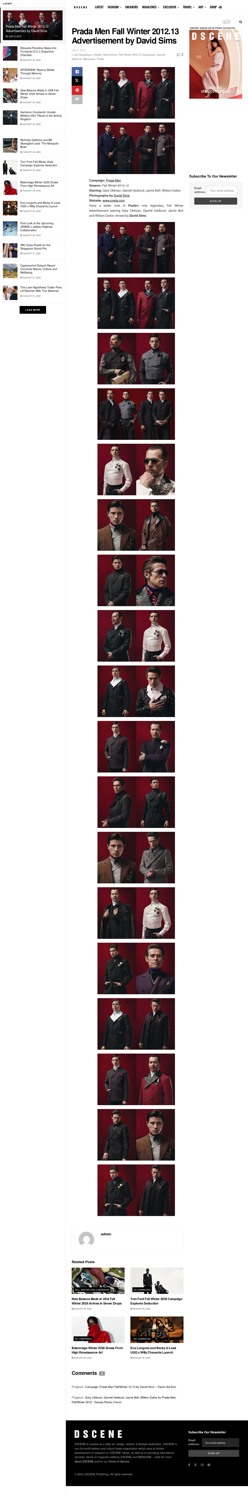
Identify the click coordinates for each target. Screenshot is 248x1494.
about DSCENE (84, 1461)
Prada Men (113, 180)
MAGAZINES (149, 7)
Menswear (89, 59)
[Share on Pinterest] (77, 90)
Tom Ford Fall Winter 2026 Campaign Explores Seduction (38, 163)
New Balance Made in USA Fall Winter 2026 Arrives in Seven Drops (39, 93)
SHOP (213, 7)
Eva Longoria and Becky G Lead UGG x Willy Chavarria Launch (40, 204)
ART (200, 7)
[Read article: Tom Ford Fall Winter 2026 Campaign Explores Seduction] (156, 1281)
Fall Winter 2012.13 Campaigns (137, 54)
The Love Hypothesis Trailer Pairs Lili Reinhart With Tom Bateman (41, 289)
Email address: (200, 190)
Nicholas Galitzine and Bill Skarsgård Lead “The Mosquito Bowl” (39, 143)
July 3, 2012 (78, 50)
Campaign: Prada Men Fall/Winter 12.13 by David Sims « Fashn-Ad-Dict (130, 1387)
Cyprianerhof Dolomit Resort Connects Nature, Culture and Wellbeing (38, 268)
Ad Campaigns (83, 54)
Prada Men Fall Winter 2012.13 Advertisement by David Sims (27, 28)
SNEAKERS (131, 7)
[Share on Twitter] (77, 81)
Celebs (98, 54)
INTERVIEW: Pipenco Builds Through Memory (37, 71)
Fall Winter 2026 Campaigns (92, 1289)
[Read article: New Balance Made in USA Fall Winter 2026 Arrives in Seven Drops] (98, 1281)
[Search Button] (240, 21)
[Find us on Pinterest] (220, 7)
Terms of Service (118, 1461)
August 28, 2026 (82, 1308)
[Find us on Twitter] (195, 1465)
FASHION (113, 7)
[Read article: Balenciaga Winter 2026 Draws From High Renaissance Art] (98, 1329)
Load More (32, 309)
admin (106, 1234)
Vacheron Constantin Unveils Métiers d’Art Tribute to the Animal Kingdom (41, 115)
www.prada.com (114, 200)
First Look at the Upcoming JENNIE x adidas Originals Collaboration (36, 226)
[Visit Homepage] (81, 7)
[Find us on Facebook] (189, 1465)
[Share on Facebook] (77, 71)
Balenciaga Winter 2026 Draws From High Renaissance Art (39, 184)
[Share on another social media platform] (77, 99)
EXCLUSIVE (169, 7)
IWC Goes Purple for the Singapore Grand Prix (35, 246)
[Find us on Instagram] (202, 1465)
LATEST (99, 7)
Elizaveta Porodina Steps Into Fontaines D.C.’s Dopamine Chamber (38, 51)
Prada (100, 59)
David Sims (110, 54)
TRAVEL (187, 7)
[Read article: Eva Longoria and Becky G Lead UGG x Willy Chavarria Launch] (156, 1329)
